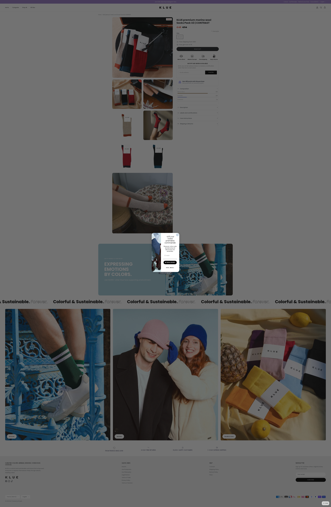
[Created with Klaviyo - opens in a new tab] (165, 273)
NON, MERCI (170, 267)
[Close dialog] (177, 235)
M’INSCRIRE (170, 262)
